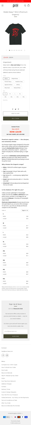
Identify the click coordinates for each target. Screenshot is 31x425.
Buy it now (15, 118)
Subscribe (15, 336)
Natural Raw (17, 87)
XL (20, 93)
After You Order (6, 403)
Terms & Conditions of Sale (9, 400)
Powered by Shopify (15, 421)
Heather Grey (19, 81)
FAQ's (3, 378)
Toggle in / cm (25, 210)
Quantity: (5, 100)
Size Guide (4, 370)
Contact (3, 386)
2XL (6, 96)
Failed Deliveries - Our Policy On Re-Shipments (15, 397)
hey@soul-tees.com (7, 351)
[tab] (9, 50)
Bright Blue (15, 78)
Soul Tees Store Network (8, 381)
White (18, 84)
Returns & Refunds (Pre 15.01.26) (10, 405)
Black (6, 78)
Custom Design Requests (8, 392)
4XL (18, 96)
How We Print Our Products (9, 395)
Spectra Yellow (8, 84)
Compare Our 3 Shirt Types (9, 364)
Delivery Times (5, 389)
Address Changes (6, 384)
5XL (24, 96)
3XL (12, 96)
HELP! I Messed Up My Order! (9, 375)
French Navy (8, 81)
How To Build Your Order (8, 367)
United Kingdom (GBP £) (14, 413)
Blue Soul (7, 87)
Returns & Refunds (6, 373)
